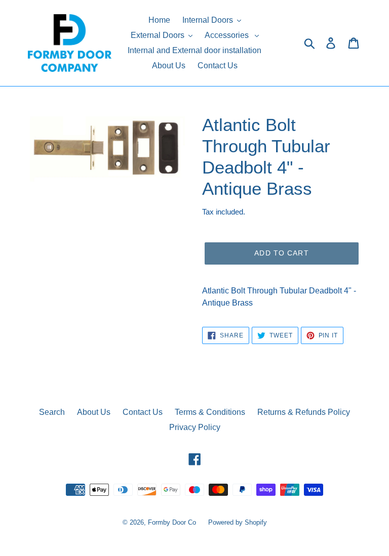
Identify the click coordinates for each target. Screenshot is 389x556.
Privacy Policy (194, 427)
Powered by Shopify (237, 522)
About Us (93, 412)
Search (52, 412)
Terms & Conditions (210, 412)
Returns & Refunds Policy (303, 412)
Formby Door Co (173, 522)
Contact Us (143, 412)
